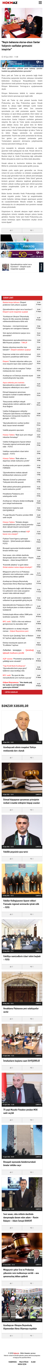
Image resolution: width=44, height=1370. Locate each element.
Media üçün (22, 1364)
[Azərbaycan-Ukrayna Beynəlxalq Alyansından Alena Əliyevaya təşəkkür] (22, 1303)
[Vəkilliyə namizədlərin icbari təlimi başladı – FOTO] (22, 934)
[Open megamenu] (40, 2)
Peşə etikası (23, 1362)
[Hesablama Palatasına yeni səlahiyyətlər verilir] (22, 987)
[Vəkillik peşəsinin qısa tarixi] (22, 830)
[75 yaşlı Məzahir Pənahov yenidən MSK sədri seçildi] (22, 1088)
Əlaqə (33, 1362)
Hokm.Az (16, 1353)
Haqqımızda (13, 1362)
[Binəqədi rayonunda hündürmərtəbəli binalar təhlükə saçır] (22, 1140)
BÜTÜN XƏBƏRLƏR (11, 692)
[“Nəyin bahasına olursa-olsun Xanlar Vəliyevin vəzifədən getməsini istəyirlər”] (22, 23)
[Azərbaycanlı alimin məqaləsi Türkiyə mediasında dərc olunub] (22, 725)
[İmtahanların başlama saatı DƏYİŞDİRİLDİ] (22, 1039)
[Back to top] (38, 1364)
